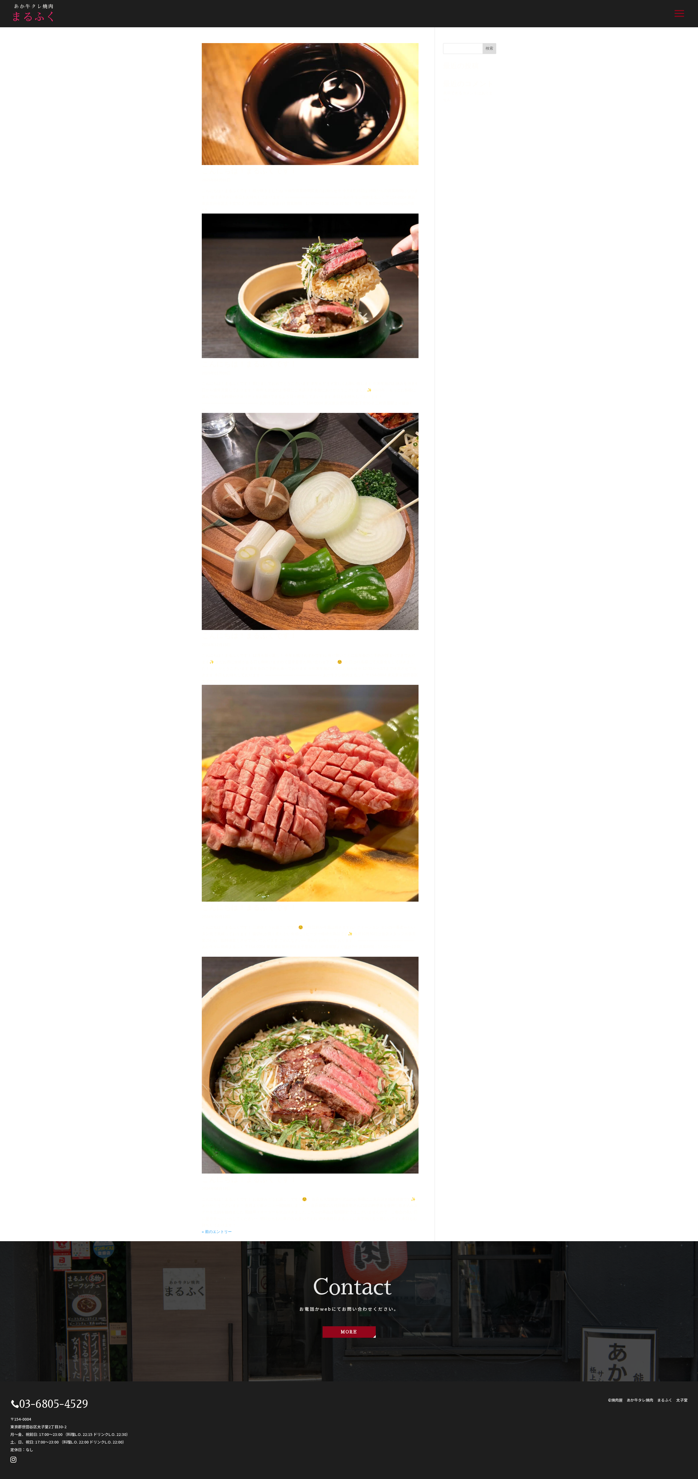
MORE (349, 1332)
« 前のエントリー (217, 1231)
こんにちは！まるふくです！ (249, 171)
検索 (489, 48)
